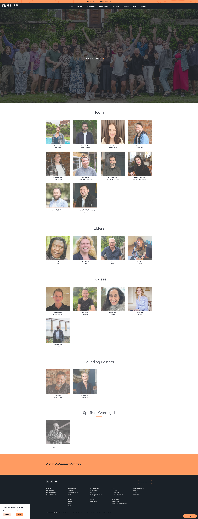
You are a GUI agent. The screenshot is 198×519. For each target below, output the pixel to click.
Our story (114, 490)
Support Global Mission (96, 494)
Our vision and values (117, 494)
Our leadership (115, 496)
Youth (69, 498)
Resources (126, 6)
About (135, 6)
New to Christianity (51, 492)
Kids (69, 496)
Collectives (71, 490)
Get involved (91, 6)
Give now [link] (144, 482)
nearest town (98, 1)
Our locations (115, 492)
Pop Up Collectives (73, 492)
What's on (115, 6)
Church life (80, 6)
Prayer (69, 494)
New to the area (50, 490)
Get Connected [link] (144, 466)
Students (70, 499)
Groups (70, 503)
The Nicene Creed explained (119, 503)
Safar (69, 507)
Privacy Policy (115, 501)
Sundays (70, 501)
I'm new (70, 6)
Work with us (93, 496)
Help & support (103, 6)
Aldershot (136, 494)
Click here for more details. (10, 511)
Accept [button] (19, 514)
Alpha (69, 505)
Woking (135, 492)
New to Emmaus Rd (51, 494)
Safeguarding (115, 499)
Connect (48, 496)
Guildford (135, 490)
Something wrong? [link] (190, 516)
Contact (143, 6)
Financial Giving (94, 490)
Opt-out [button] (7, 514)
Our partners (115, 498)
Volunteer (92, 492)
